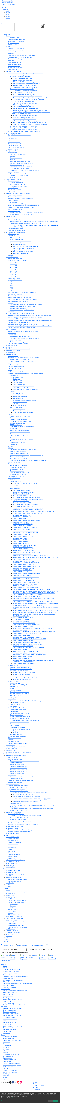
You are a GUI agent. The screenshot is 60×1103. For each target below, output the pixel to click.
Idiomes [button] (5, 9)
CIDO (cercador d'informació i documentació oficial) (17, 983)
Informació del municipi (9, 1022)
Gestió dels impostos (9, 1001)
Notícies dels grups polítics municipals (13, 1054)
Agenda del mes (7, 1058)
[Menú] (1, 32)
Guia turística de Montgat (10, 1036)
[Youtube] (18, 1082)
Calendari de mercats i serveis (11, 1044)
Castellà (8, 12)
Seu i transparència (8, 985)
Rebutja (50, 1100)
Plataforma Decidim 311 (10, 1019)
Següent (7, 960)
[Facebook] (13, 1082)
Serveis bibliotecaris (37, 945)
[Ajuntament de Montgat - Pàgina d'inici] (8, 27)
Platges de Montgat (8, 1038)
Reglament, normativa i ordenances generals (15, 976)
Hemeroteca (6, 1075)
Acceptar (56, 1100)
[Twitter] (10, 1082)
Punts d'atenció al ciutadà (10, 992)
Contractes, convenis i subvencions (13, 980)
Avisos (5, 1077)
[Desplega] (14, 945)
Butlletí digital (7, 1074)
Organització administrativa (11, 975)
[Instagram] (21, 1082)
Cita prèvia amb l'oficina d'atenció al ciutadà (15, 991)
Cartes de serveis (8, 994)
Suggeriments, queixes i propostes (12, 999)
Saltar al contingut (7, 2)
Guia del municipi (8, 1024)
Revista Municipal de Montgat (11, 1063)
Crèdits (35, 1082)
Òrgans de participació (9, 1010)
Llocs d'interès (7, 1045)
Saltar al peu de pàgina (8, 4)
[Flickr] (15, 1082)
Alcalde (5, 966)
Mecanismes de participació (11, 1014)
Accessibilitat (36, 1089)
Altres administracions (9, 987)
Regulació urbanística (9, 978)
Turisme (3, 1035)
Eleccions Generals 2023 (10, 1070)
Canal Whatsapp (7, 1068)
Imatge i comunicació (9, 1067)
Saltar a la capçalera (7, 1)
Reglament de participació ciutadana (13, 1008)
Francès (8, 18)
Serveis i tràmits (8, 945)
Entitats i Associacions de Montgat (12, 1026)
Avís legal (35, 1087)
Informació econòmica (9, 982)
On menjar (6, 1049)
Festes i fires (6, 1042)
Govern (5, 968)
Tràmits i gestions (8, 998)
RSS (4, 1079)
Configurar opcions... (6, 1100)
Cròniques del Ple (8, 1056)
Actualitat (3, 1051)
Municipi (3, 1021)
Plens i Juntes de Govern (10, 973)
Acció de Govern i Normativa (11, 971)
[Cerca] (42, 26)
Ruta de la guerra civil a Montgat (12, 1040)
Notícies (5, 1052)
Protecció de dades (38, 1085)
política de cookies (14, 1098)
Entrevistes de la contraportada (12, 1065)
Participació (4, 1006)
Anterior (3, 960)
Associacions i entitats (9, 1017)
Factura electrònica (8, 1003)
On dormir (6, 1047)
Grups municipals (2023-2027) (11, 969)
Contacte (3, 7)
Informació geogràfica (9, 1029)
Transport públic (7, 1033)
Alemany (8, 16)
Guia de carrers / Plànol (9, 1028)
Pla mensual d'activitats (9, 1059)
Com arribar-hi (7, 1031)
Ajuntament (4, 964)
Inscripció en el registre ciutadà (12, 1015)
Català (7, 11)
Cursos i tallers (7, 1061)
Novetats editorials (52, 945)
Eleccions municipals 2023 (10, 1072)
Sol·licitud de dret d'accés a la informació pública (16, 1005)
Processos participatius (9, 1012)
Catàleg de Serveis (22, 945)
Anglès (7, 14)
